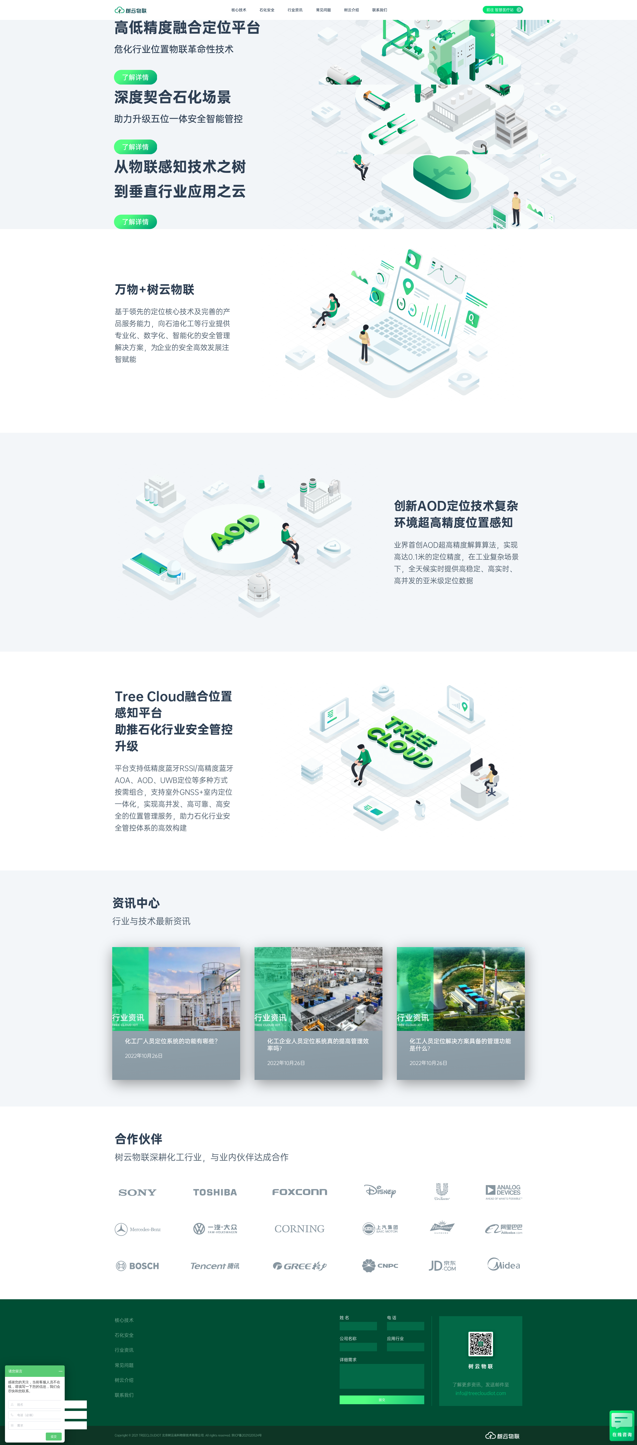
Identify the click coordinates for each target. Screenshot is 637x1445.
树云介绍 (124, 1380)
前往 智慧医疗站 (500, 9)
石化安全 (124, 1335)
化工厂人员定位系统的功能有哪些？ (172, 1041)
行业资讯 (124, 1350)
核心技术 (124, 1320)
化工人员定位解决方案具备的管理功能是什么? (460, 1044)
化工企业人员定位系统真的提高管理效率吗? (318, 1044)
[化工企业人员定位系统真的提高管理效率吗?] (318, 1027)
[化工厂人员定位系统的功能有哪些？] (176, 1027)
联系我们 (124, 1395)
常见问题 (124, 1365)
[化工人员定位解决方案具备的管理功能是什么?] (461, 1027)
